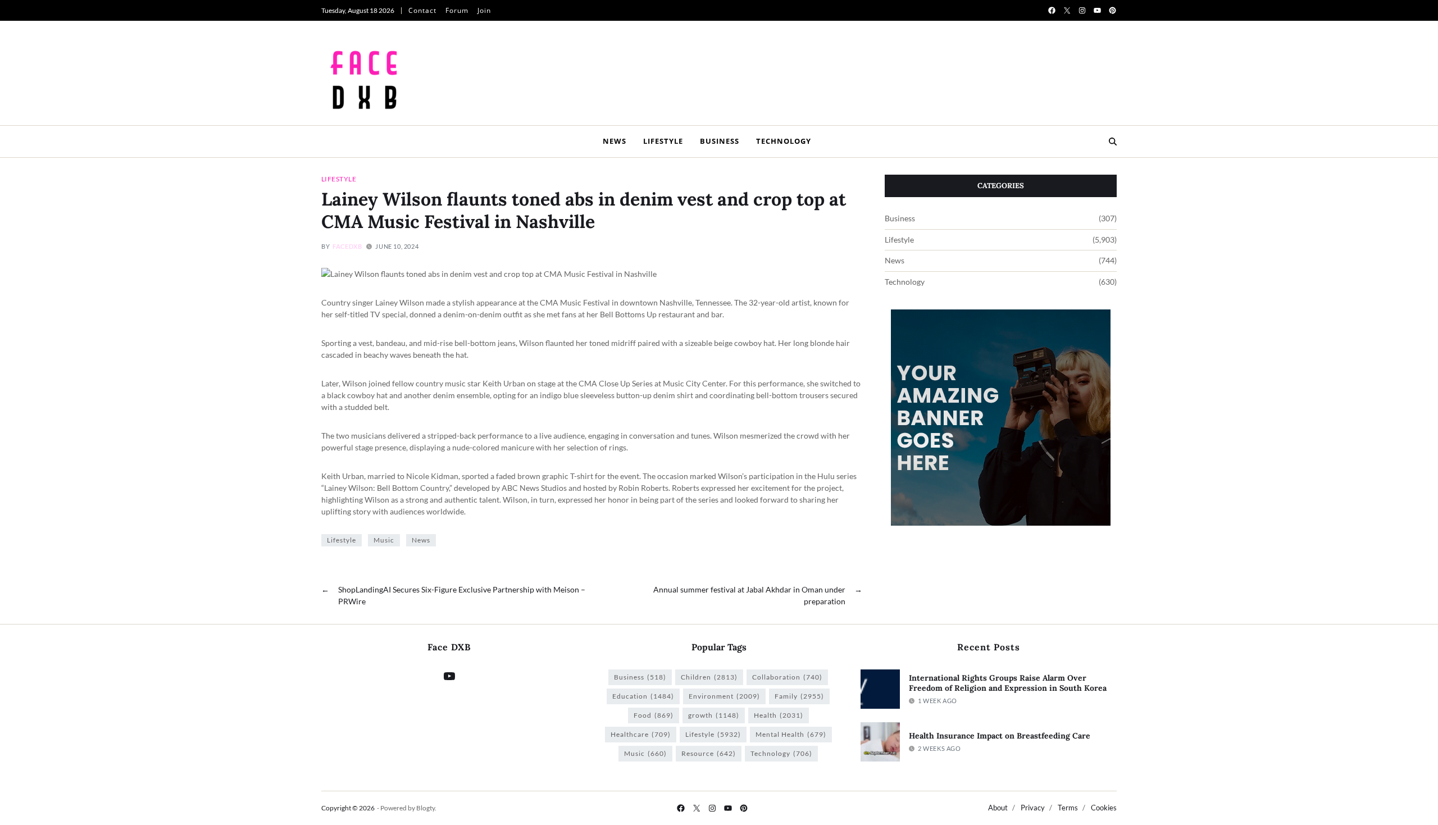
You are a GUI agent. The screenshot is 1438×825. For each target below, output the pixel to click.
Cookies (1104, 807)
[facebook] (1052, 10)
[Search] (1113, 141)
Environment (724, 696)
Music (384, 540)
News (614, 141)
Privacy (1033, 807)
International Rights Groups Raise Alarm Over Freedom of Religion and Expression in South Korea (1008, 683)
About (998, 807)
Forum (456, 10)
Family (799, 696)
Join (484, 10)
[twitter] (1067, 10)
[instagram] (1082, 10)
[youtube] (1097, 10)
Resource (708, 753)
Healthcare (641, 734)
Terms (1068, 807)
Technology (783, 141)
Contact (422, 10)
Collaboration (787, 677)
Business (719, 141)
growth (713, 715)
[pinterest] (1112, 10)
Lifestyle (663, 141)
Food (654, 715)
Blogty (425, 808)
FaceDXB (347, 246)
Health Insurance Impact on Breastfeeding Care (999, 736)
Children (709, 677)
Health (778, 715)
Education (643, 696)
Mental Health (791, 734)
